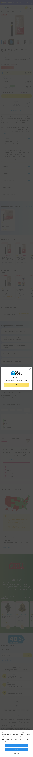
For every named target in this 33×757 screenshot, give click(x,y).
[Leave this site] (29, 369)
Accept (16, 745)
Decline (16, 749)
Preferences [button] (9, 741)
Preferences (16, 753)
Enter (16, 385)
